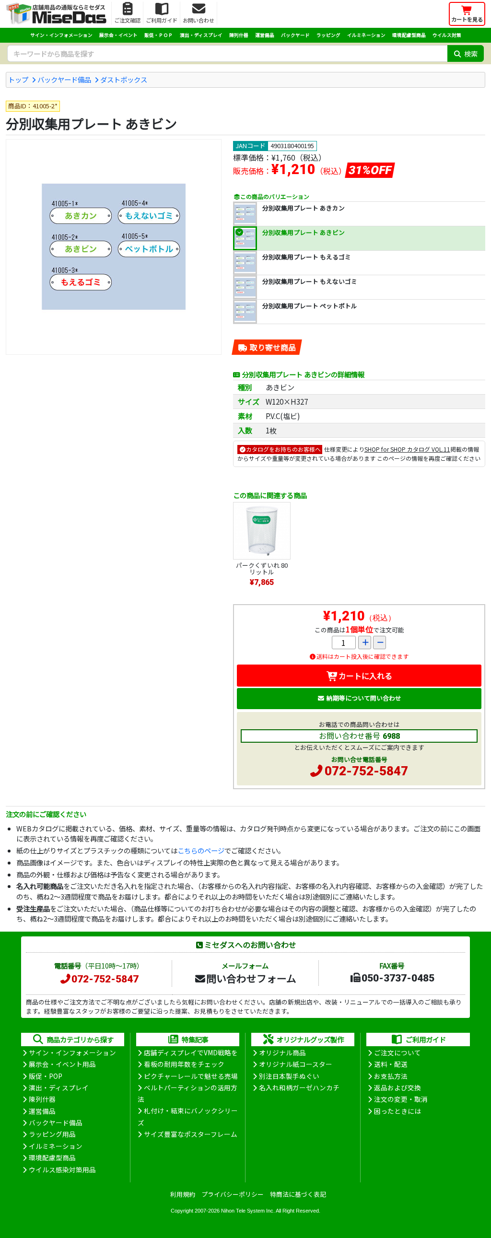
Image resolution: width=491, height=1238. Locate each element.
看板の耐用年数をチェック (184, 1064)
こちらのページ (200, 850)
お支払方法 (391, 1076)
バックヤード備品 (64, 79)
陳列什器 (238, 35)
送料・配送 (391, 1064)
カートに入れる (365, 675)
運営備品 (264, 35)
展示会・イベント (118, 35)
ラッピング (328, 35)
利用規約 (182, 1194)
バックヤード (295, 35)
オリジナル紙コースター (295, 1064)
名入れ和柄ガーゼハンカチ (299, 1087)
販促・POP (45, 1076)
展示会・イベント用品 (62, 1064)
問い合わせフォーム (251, 978)
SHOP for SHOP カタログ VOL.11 (407, 449)
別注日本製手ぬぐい (289, 1076)
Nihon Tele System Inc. (248, 1211)
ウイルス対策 (447, 35)
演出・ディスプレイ (201, 35)
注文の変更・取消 (401, 1099)
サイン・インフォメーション (61, 35)
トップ (18, 79)
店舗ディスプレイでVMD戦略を (191, 1052)
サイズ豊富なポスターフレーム (190, 1134)
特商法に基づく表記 (298, 1194)
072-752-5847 (366, 771)
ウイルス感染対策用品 (62, 1169)
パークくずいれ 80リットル (262, 568)
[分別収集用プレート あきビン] (114, 247)
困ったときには (397, 1111)
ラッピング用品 (52, 1134)
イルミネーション (366, 35)
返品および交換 (397, 1087)
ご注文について (397, 1052)
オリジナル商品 (282, 1052)
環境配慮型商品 (409, 35)
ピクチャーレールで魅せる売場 (191, 1076)
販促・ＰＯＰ (158, 35)
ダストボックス (123, 79)
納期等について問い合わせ (364, 697)
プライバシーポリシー (232, 1194)
